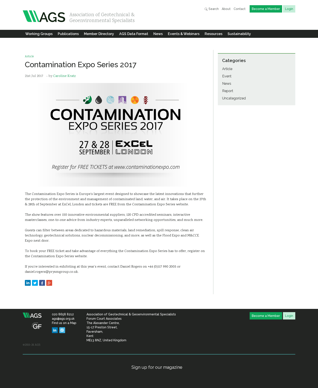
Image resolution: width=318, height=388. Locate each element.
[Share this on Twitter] (35, 283)
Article (29, 56)
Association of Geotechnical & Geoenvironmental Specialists (102, 16)
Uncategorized (234, 98)
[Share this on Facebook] (42, 283)
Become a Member (266, 9)
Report (227, 91)
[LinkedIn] (55, 330)
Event (226, 76)
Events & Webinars (183, 34)
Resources (213, 34)
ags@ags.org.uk (63, 318)
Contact (240, 9)
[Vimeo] (62, 330)
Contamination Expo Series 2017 (81, 64)
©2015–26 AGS (31, 345)
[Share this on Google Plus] (49, 283)
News (158, 34)
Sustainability (239, 34)
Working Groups (39, 34)
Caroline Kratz (64, 76)
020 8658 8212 (63, 314)
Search (213, 9)
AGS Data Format (133, 34)
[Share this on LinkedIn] (28, 283)
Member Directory (99, 34)
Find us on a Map (64, 323)
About (226, 9)
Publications (68, 34)
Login (289, 9)
